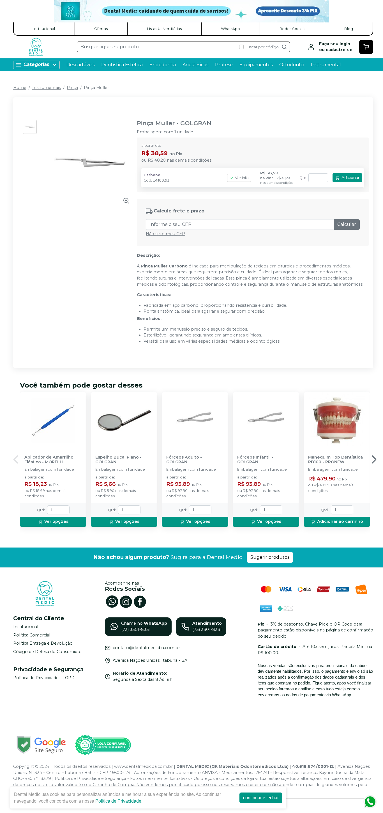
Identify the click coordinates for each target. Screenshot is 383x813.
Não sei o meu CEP (165, 233)
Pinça (72, 87)
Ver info (242, 178)
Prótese (224, 64)
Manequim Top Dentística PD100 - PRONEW (335, 459)
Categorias (36, 64)
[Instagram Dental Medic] (126, 601)
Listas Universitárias (164, 29)
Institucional (44, 29)
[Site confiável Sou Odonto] (103, 745)
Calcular (346, 224)
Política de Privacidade (118, 801)
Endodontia (162, 64)
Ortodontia (291, 64)
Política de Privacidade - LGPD (44, 677)
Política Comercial (31, 635)
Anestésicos (195, 64)
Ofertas (101, 29)
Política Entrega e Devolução (43, 643)
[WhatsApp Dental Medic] (112, 601)
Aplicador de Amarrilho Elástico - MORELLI (48, 459)
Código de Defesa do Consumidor (47, 651)
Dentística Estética (122, 64)
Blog (348, 29)
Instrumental (326, 64)
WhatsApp (230, 29)
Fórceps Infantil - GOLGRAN (255, 459)
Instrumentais (46, 87)
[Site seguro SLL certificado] (41, 745)
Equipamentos (256, 64)
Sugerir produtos (269, 557)
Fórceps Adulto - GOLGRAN (184, 459)
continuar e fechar (261, 797)
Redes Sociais (292, 29)
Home (19, 87)
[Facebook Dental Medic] (140, 601)
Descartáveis (80, 64)
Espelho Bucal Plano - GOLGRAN (118, 459)
